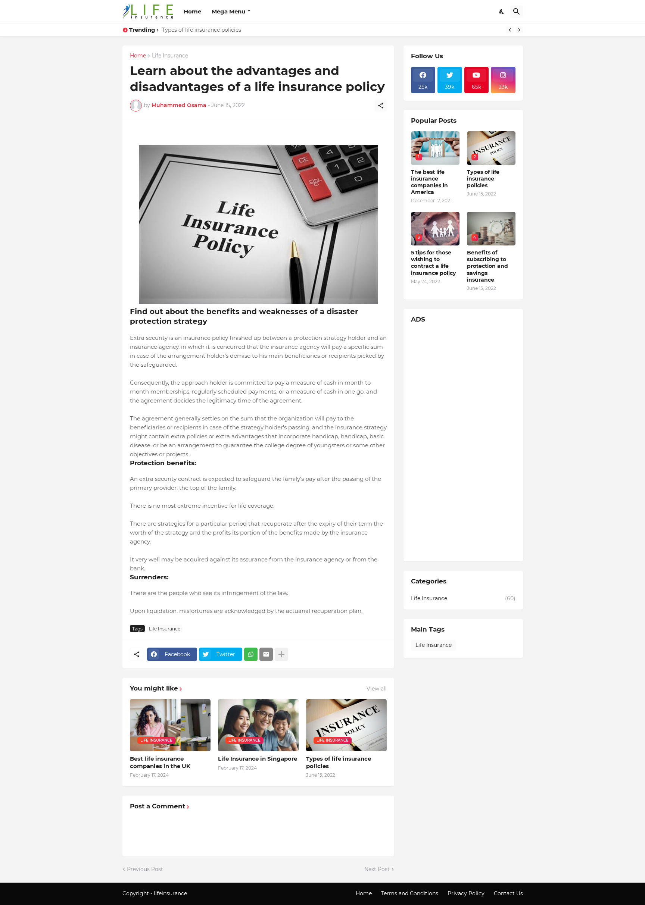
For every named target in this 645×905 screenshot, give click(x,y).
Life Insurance (170, 56)
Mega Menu (228, 11)
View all (377, 688)
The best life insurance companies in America (429, 182)
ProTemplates (206, 893)
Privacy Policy (466, 893)
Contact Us (508, 893)
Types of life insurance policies (201, 29)
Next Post (377, 869)
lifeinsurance (171, 893)
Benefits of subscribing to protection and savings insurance (487, 266)
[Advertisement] (463, 442)
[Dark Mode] (502, 11)
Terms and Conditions (409, 893)
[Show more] (281, 654)
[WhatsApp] (251, 654)
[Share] (381, 106)
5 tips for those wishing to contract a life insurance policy (433, 262)
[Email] (266, 654)
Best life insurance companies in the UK (160, 762)
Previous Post (145, 869)
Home (192, 11)
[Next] (519, 30)
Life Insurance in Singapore (257, 758)
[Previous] (510, 30)
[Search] (516, 11)
